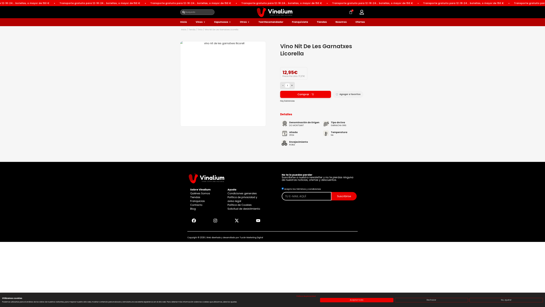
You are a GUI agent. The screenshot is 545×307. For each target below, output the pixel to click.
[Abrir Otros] (248, 22)
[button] (362, 12)
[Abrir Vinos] (204, 22)
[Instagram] (215, 220)
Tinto (200, 29)
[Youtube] (258, 220)
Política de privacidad (306, 296)
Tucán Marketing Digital (251, 237)
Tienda (191, 29)
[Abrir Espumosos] (230, 22)
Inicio (183, 29)
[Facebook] (194, 220)
